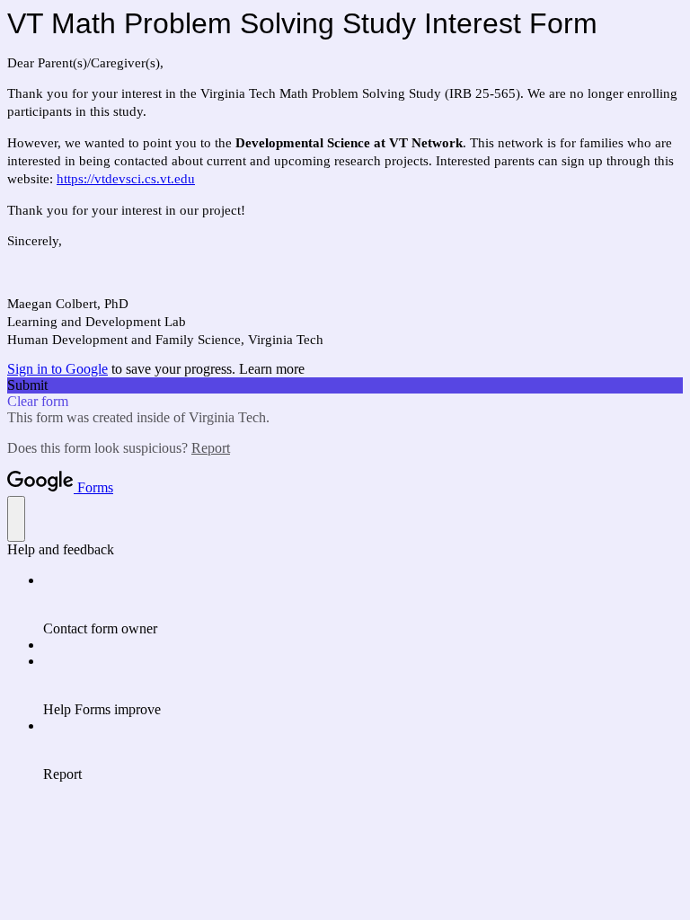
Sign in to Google (57, 368)
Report (210, 448)
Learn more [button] (272, 368)
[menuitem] (363, 604)
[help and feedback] (16, 519)
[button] (345, 385)
